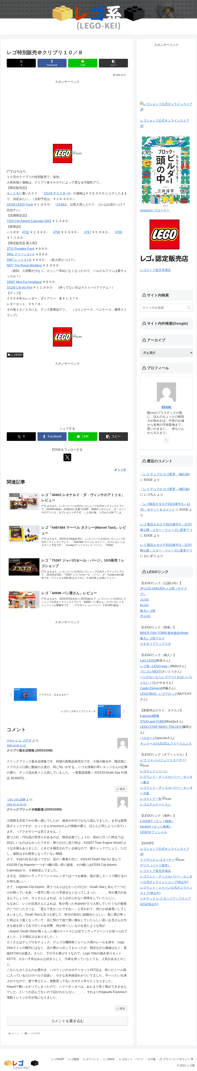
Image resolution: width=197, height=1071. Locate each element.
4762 (25, 232)
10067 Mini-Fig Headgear (24, 282)
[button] (113, 63)
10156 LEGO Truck (20, 204)
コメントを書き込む (67, 1021)
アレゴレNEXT (150, 671)
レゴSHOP (16, 354)
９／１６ (13, 193)
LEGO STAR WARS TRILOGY (161, 726)
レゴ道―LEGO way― (155, 666)
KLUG (144, 605)
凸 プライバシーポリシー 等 (176, 1059)
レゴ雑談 (73, 1059)
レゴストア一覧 (151, 799)
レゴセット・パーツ (131, 1059)
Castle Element (150, 688)
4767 (87, 232)
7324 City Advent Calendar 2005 (29, 221)
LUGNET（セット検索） (157, 821)
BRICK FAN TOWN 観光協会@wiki (164, 633)
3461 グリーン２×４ (21, 254)
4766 (56, 232)
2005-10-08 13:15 (16, 745)
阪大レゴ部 (147, 610)
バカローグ (147, 738)
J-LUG (144, 599)
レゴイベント (91, 1059)
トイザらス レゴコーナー (157, 859)
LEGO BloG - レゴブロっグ (158, 693)
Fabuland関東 (149, 716)
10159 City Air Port (19, 287)
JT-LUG (145, 616)
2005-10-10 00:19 (16, 804)
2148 (60, 204)
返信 (122, 788)
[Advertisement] (67, 112)
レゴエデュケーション (155, 804)
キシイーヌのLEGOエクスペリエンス (166, 743)
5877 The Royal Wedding (24, 265)
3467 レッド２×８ (19, 259)
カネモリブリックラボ (155, 643)
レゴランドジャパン (154, 771)
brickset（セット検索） (156, 826)
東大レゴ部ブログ (152, 638)
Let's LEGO (148, 660)
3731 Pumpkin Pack (20, 248)
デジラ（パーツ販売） (155, 865)
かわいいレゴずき (19, 740)
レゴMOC (109, 1059)
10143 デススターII (57, 193)
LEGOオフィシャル (153, 832)
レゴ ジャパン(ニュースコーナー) (163, 760)
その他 (151, 1059)
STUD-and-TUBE (152, 721)
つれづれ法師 (16, 799)
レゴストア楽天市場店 (155, 270)
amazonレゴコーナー (154, 210)
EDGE (166, 407)
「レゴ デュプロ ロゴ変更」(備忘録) (165, 474)
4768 (118, 232)
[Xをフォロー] (67, 457)
